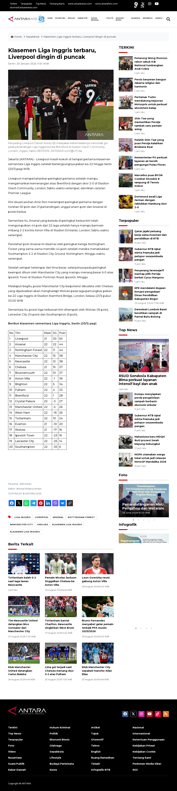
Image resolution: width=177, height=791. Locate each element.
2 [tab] (138, 520)
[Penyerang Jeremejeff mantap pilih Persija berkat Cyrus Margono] (126, 275)
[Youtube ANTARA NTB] (157, 3)
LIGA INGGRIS (23, 517)
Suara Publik (16, 763)
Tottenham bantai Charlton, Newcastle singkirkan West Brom (59, 624)
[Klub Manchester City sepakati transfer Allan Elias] (98, 653)
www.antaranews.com (80, 3)
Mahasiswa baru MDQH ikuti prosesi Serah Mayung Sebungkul (149, 440)
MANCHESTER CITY (21, 524)
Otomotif (97, 739)
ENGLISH (71, 18)
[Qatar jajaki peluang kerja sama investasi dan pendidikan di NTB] (126, 236)
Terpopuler (26, 3)
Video (12, 751)
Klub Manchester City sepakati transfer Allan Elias (97, 671)
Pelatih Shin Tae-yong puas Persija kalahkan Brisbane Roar (149, 143)
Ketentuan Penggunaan (149, 739)
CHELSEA (42, 524)
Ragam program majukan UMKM (136, 616)
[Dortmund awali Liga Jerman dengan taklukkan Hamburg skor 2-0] (126, 201)
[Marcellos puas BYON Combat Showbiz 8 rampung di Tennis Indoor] (126, 180)
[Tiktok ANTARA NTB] (135, 6)
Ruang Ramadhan (102, 757)
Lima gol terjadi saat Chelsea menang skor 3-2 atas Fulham (59, 671)
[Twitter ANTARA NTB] (143, 3)
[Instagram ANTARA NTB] (149, 3)
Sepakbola (147, 18)
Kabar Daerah (17, 769)
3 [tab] (144, 520)
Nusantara (15, 757)
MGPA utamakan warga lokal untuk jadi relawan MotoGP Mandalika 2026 (150, 458)
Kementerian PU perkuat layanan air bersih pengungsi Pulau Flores (150, 161)
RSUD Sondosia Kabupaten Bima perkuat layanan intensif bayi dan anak (142, 380)
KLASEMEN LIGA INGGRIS (67, 524)
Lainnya (158, 18)
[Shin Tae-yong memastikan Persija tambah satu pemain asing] (126, 123)
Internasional (141, 733)
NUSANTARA (60, 18)
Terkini (13, 3)
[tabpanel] (144, 500)
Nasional (138, 727)
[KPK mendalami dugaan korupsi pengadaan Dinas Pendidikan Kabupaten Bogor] (126, 293)
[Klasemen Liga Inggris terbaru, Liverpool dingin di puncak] (144, 355)
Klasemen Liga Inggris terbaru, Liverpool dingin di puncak (80, 36)
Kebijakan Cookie (144, 751)
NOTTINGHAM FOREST (81, 517)
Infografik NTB (100, 769)
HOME (50, 18)
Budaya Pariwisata (62, 763)
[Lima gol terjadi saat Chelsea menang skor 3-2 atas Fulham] (61, 653)
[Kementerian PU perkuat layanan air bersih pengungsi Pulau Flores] (126, 162)
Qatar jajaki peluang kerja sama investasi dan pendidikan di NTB (150, 235)
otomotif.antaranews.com (23, 7)
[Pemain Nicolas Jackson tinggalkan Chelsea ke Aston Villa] (61, 563)
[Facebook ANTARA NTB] (136, 3)
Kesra (53, 769)
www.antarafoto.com (106, 3)
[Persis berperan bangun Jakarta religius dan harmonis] (126, 84)
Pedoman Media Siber (147, 763)
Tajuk (95, 733)
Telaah (95, 763)
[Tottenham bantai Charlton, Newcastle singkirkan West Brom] (61, 606)
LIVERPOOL (42, 517)
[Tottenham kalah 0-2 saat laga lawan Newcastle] (24, 563)
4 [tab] (149, 520)
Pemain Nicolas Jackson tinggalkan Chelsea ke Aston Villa (60, 581)
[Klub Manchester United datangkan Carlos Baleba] (24, 653)
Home (17, 36)
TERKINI (126, 47)
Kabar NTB (82, 18)
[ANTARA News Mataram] (27, 19)
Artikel (95, 727)
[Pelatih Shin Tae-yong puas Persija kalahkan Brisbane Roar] (126, 144)
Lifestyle (55, 757)
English (96, 751)
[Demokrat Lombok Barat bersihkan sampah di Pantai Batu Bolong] (126, 314)
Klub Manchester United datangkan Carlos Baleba (20, 671)
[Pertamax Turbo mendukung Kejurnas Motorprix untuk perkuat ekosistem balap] (126, 102)
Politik (109, 18)
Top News (41, 3)
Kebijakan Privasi (144, 745)
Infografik (128, 524)
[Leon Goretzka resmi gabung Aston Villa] (98, 563)
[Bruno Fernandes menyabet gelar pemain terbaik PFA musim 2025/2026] (98, 606)
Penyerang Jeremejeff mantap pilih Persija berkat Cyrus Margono (149, 274)
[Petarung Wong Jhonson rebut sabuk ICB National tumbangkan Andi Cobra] (126, 63)
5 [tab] (154, 520)
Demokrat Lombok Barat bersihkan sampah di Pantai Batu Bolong (150, 313)
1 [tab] (133, 520)
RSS (135, 769)
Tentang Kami (56, 3)
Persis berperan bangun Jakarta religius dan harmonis (150, 83)
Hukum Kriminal (95, 19)
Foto (123, 475)
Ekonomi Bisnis (120, 19)
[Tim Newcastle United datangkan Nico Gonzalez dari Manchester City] (24, 606)
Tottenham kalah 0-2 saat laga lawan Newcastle (22, 581)
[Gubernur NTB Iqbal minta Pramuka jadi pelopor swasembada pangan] (126, 254)
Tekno (95, 745)
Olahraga (135, 18)
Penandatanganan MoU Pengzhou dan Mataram (143, 506)
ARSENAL (58, 517)
